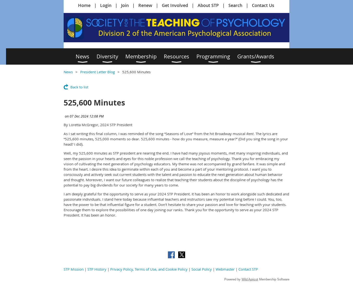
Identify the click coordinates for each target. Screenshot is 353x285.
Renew (145, 5)
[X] (181, 254)
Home (84, 5)
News (68, 71)
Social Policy (201, 269)
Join (125, 5)
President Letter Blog (97, 71)
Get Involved (175, 5)
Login (105, 5)
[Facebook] (171, 254)
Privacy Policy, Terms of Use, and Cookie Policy (149, 269)
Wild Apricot (250, 279)
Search (235, 5)
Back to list (79, 87)
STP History (96, 269)
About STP (208, 5)
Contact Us (263, 5)
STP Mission (74, 269)
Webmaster (225, 269)
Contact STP (248, 269)
